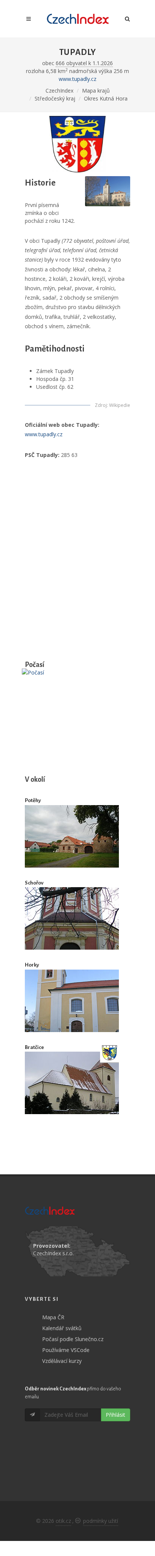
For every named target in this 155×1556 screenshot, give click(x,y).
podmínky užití (100, 1520)
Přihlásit (115, 1414)
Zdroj (101, 405)
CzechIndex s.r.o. (53, 1253)
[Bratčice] (72, 1082)
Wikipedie (119, 405)
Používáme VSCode (66, 1350)
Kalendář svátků (62, 1328)
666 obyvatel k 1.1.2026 (84, 63)
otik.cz (63, 1520)
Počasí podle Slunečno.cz (72, 1339)
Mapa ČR (53, 1317)
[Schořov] (72, 918)
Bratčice (34, 1047)
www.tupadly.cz (77, 78)
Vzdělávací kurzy (62, 1360)
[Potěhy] (72, 836)
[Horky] (72, 1000)
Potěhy (33, 800)
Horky (32, 965)
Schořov (34, 883)
